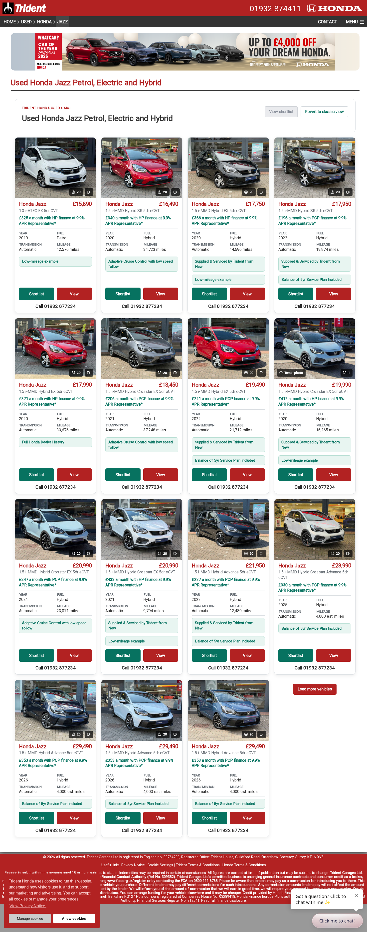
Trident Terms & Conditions (198, 865)
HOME (10, 21)
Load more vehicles (315, 689)
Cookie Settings (160, 865)
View (74, 294)
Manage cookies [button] (30, 918)
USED (26, 21)
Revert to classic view (324, 111)
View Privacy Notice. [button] (27, 906)
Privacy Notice (133, 865)
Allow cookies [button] (74, 918)
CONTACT (327, 21)
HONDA (44, 21)
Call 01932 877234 (55, 306)
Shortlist (36, 294)
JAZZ (62, 21)
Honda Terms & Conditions (244, 865)
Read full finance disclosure (223, 900)
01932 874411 (275, 8)
